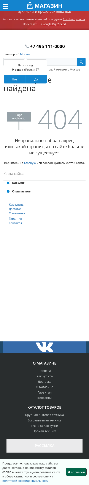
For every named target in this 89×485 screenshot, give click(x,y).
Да (36, 79)
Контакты (15, 223)
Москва (25, 54)
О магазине (17, 213)
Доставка (15, 208)
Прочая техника (45, 431)
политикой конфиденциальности (25, 480)
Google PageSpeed (54, 24)
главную (30, 162)
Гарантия (15, 218)
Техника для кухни (44, 426)
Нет (14, 79)
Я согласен (76, 472)
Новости (44, 371)
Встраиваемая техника (44, 420)
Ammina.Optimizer (74, 19)
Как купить (16, 204)
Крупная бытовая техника (44, 415)
